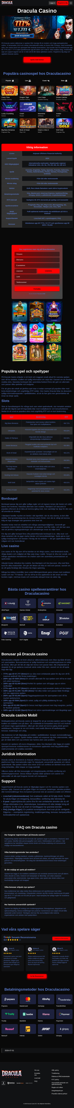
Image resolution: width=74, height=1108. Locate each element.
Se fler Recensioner (37, 976)
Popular (8, 80)
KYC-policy (55, 1079)
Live (26, 80)
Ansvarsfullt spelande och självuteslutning (60, 1083)
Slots (63, 80)
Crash (45, 80)
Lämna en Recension (61, 938)
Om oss (36, 1070)
